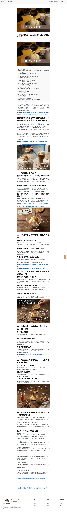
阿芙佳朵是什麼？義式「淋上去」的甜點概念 (28, 73)
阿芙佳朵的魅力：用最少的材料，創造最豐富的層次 (29, 76)
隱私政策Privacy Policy (59, 1)
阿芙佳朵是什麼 (39, 478)
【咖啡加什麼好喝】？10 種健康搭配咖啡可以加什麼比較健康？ (35, 268)
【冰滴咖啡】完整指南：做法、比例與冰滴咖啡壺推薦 (33, 206)
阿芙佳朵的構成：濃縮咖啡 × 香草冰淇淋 (27, 74)
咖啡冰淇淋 (25, 478)
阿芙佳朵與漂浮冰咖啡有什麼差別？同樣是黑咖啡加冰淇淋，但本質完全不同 (33, 70)
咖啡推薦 (28, 478)
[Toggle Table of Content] (47, 69)
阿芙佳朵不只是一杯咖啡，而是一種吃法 (27, 80)
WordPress (6, 513)
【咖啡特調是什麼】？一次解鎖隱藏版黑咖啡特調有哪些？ (34, 144)
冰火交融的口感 (23, 90)
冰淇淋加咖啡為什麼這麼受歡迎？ (26, 81)
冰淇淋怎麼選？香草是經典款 (25, 85)
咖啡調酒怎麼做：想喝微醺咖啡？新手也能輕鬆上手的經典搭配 (35, 357)
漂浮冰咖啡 (34, 478)
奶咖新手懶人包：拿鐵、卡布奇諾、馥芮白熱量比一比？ (34, 354)
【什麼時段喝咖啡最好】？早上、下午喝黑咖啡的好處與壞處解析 (35, 204)
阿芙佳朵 (37, 478)
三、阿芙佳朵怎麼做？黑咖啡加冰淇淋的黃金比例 (28, 83)
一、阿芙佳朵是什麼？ (22, 72)
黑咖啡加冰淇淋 (43, 478)
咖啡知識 (32, 478)
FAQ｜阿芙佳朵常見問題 (23, 101)
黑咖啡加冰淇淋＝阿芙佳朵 (25, 79)
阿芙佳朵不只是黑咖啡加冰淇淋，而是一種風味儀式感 (29, 99)
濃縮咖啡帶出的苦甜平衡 (24, 91)
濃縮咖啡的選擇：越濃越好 (25, 84)
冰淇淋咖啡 (23, 478)
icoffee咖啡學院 (49, 1)
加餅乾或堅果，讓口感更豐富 (25, 98)
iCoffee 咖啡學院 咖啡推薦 (8, 1)
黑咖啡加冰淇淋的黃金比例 (25, 87)
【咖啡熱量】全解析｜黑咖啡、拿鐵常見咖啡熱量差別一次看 (34, 142)
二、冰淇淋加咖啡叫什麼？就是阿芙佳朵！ (26, 77)
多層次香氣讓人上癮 (23, 92)
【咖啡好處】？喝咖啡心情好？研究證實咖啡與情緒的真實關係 (35, 115)
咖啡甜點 (30, 478)
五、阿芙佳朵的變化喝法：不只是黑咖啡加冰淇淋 (28, 94)
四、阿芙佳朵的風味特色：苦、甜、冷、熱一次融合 (28, 88)
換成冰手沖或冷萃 (23, 96)
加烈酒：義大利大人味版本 (25, 95)
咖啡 (27, 104)
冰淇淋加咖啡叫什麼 (19, 478)
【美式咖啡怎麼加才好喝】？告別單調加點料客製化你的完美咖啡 (35, 112)
